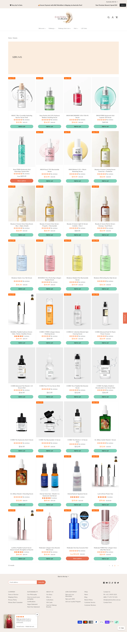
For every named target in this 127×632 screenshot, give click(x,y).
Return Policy (88, 600)
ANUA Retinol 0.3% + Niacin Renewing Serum (77, 170)
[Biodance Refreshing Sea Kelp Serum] (105, 257)
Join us (123, 5)
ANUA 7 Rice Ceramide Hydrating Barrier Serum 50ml (21, 116)
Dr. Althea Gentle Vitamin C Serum (105, 440)
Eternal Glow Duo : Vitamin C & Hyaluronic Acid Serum (49, 495)
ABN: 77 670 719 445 (110, 597)
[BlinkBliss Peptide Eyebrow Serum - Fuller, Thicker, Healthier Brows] (21, 311)
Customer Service (89, 602)
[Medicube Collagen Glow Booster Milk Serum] (49, 526)
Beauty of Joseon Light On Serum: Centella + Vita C (77, 225)
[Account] (113, 17)
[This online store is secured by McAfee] (11, 621)
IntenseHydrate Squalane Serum (77, 494)
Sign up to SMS (70, 599)
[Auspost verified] (26, 621)
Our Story (49, 594)
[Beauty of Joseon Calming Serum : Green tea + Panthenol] (105, 149)
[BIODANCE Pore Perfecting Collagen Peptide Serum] (49, 257)
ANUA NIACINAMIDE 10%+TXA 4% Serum (77, 116)
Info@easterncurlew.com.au (111, 600)
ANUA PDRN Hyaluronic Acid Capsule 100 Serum (105, 116)
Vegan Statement (32, 604)
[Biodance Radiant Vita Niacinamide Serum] (77, 257)
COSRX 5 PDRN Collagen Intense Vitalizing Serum (49, 333)
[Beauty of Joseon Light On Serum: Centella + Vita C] (77, 203)
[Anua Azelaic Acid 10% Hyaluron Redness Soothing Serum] (49, 95)
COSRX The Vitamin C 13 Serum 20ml (77, 441)
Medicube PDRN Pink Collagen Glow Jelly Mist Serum (105, 549)
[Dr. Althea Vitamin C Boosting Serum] (21, 472)
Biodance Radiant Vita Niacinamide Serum (77, 279)
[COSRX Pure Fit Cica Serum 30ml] (49, 365)
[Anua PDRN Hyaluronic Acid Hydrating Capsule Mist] (21, 149)
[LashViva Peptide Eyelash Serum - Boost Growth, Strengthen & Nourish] (21, 527)
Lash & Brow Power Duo (105, 494)
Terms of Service (13, 594)
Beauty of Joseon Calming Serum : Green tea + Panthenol (105, 170)
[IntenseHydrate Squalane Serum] (77, 473)
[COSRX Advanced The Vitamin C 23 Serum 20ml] (21, 365)
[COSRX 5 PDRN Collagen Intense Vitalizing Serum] (49, 311)
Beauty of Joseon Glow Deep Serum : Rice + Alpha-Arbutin (22, 225)
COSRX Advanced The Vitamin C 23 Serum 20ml (22, 387)
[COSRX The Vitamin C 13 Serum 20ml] (77, 419)
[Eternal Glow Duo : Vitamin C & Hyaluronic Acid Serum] (49, 473)
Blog (85, 597)
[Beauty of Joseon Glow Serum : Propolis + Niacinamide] (49, 203)
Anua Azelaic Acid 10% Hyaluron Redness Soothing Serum (50, 116)
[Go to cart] (117, 17)
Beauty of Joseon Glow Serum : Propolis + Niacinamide (49, 225)
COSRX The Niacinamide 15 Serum (49, 440)
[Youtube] (107, 583)
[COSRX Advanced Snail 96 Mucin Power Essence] (105, 311)
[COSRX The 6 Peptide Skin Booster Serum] (77, 365)
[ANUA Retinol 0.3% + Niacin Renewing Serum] (77, 148)
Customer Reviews (90, 605)
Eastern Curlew (26, 625)
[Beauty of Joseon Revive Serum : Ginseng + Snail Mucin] (105, 203)
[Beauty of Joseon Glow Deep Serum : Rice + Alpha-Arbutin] (21, 203)
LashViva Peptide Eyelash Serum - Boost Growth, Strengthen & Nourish (21, 549)
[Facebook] (104, 583)
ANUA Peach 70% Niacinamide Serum (49, 170)
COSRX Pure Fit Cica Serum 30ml (49, 386)
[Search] (109, 17)
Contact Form (107, 602)
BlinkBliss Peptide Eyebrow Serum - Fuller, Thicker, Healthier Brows (22, 333)
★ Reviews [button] (125, 318)
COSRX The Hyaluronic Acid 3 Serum (21, 440)
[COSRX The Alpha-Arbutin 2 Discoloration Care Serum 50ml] (105, 365)
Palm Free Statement (33, 607)
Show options (21, 181)
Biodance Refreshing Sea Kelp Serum (105, 278)
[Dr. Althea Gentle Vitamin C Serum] (105, 418)
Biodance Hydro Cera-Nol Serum (22, 278)
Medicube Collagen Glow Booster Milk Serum (49, 549)
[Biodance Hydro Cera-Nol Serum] (21, 257)
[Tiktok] (112, 583)
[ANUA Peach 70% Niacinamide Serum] (49, 148)
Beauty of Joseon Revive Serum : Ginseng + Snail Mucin (105, 225)
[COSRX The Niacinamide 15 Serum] (49, 419)
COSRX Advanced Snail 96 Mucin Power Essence (105, 333)
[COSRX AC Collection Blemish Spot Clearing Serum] (77, 311)
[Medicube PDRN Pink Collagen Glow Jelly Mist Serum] (105, 527)
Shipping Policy (13, 597)
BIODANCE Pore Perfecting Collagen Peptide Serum (49, 279)
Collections (49, 600)
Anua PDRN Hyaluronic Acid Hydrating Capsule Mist (21, 170)
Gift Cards (49, 602)
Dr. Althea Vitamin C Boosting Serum (21, 494)
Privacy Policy (12, 600)
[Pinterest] (115, 583)
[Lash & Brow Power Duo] (105, 473)
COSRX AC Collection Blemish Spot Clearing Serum (77, 333)
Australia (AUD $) (111, 2)
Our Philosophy (32, 594)
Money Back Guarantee (15, 602)
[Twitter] (118, 583)
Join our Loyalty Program (73, 601)
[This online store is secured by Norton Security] (18, 621)
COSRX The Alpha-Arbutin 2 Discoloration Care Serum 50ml (105, 387)
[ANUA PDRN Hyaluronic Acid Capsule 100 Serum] (105, 95)
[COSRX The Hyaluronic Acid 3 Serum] (21, 419)
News (86, 594)
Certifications (31, 601)
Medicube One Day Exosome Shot (77, 548)
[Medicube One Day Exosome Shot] (77, 526)
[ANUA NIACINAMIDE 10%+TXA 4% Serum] (77, 95)
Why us (48, 597)
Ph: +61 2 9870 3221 (110, 594)
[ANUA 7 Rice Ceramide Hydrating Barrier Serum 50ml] (21, 94)
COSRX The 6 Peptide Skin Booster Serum (77, 387)
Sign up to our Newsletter (69, 595)
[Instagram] (109, 583)
